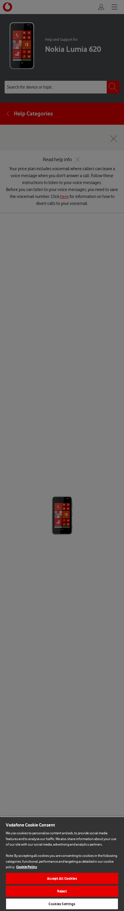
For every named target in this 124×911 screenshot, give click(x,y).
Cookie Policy (26, 867)
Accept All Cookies (62, 878)
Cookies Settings (61, 904)
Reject (62, 891)
